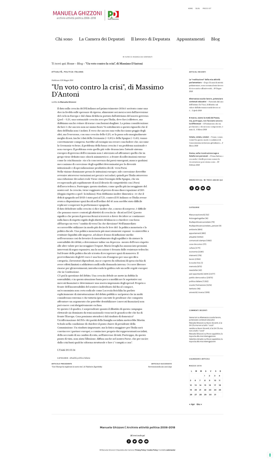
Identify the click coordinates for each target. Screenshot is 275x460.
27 (196, 395)
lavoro (191, 259)
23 (210, 390)
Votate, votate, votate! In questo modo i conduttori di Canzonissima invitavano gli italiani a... (206, 140)
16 (210, 385)
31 (215, 395)
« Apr (192, 404)
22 (205, 390)
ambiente (193, 229)
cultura (192, 248)
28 (200, 395)
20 (196, 390)
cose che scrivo (195, 244)
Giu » (199, 404)
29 (205, 395)
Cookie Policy (152, 450)
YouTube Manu (140, 443)
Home (190, 8)
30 (210, 395)
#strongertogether (197, 218)
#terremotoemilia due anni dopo (160, 365)
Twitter (134, 443)
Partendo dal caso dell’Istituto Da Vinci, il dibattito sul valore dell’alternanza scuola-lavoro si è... (206, 105)
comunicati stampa (197, 240)
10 (215, 380)
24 (215, 390)
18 (220, 385)
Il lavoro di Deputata (150, 39)
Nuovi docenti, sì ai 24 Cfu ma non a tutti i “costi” (205, 324)
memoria (193, 266)
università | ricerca (196, 292)
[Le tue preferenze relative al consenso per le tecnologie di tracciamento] (270, 455)
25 (220, 390)
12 (191, 385)
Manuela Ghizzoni (68, 102)
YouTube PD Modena (146, 443)
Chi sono (63, 39)
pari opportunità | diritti (198, 274)
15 (205, 385)
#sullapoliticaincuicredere (200, 222)
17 (215, 385)
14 (200, 385)
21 (200, 390)
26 (191, 395)
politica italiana (74, 72)
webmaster (170, 450)
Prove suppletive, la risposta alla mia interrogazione (206, 335)
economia (193, 252)
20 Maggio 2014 (67, 80)
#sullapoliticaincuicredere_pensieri (203, 226)
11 (219, 380)
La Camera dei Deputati (102, 39)
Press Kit (207, 8)
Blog (198, 8)
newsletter (193, 270)
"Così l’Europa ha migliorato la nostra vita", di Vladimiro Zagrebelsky (77, 365)
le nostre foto (195, 263)
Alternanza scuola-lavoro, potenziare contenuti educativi (205, 318)
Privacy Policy (140, 450)
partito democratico (197, 278)
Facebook (129, 443)
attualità (57, 72)
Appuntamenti (191, 39)
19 (191, 390)
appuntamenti (195, 233)
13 (196, 385)
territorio (192, 289)
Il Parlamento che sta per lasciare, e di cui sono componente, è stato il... (206, 124)
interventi (193, 255)
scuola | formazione (197, 285)
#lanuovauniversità (197, 215)
